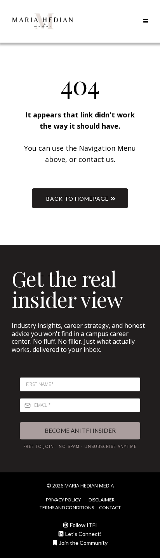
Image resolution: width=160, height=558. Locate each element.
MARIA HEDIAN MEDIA (89, 485)
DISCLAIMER (102, 500)
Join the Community (83, 542)
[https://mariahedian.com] (42, 21)
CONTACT (110, 507)
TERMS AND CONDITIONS (67, 507)
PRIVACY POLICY (63, 500)
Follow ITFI (83, 525)
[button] (144, 21)
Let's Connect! (83, 533)
